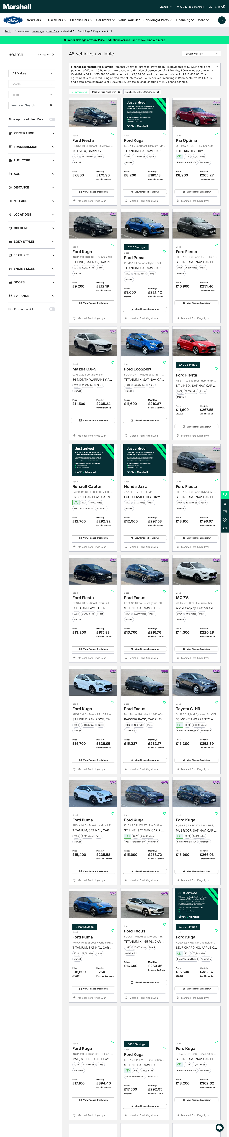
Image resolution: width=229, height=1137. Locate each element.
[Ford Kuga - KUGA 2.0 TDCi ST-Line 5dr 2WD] (93, 225)
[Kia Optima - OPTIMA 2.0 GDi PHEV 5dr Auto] (196, 114)
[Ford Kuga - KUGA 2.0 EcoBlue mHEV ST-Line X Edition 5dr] (93, 682)
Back (8, 31)
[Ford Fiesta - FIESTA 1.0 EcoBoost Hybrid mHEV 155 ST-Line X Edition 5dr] (196, 342)
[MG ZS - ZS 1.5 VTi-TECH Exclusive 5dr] (196, 571)
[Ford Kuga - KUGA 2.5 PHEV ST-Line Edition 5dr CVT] (145, 793)
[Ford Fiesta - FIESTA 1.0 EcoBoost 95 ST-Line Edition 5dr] (196, 225)
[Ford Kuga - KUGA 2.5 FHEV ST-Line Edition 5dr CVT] (196, 904)
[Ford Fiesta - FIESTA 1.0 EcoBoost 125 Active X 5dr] (93, 114)
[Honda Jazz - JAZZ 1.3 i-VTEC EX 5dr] (145, 460)
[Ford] (13, 20)
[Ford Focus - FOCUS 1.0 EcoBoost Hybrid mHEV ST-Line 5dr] (145, 571)
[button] (119, 91)
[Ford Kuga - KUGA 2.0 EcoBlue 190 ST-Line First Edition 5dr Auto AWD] (93, 1022)
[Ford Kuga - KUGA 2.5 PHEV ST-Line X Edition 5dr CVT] (196, 793)
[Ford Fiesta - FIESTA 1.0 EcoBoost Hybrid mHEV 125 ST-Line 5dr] (196, 460)
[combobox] (31, 73)
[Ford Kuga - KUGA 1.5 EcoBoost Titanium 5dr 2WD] (145, 114)
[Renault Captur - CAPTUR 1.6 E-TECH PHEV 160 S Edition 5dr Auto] (93, 460)
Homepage (38, 31)
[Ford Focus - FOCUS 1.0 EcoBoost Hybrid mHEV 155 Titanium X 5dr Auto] (145, 904)
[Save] (112, 133)
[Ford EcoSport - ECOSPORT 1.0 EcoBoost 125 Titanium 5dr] (145, 342)
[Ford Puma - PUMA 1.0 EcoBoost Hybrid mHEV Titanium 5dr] (145, 225)
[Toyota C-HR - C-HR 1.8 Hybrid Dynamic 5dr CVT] (196, 682)
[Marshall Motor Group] (17, 6)
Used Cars (53, 31)
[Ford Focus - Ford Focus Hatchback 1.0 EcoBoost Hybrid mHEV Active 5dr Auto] (145, 682)
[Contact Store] (222, 20)
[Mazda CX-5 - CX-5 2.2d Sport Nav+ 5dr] (93, 342)
